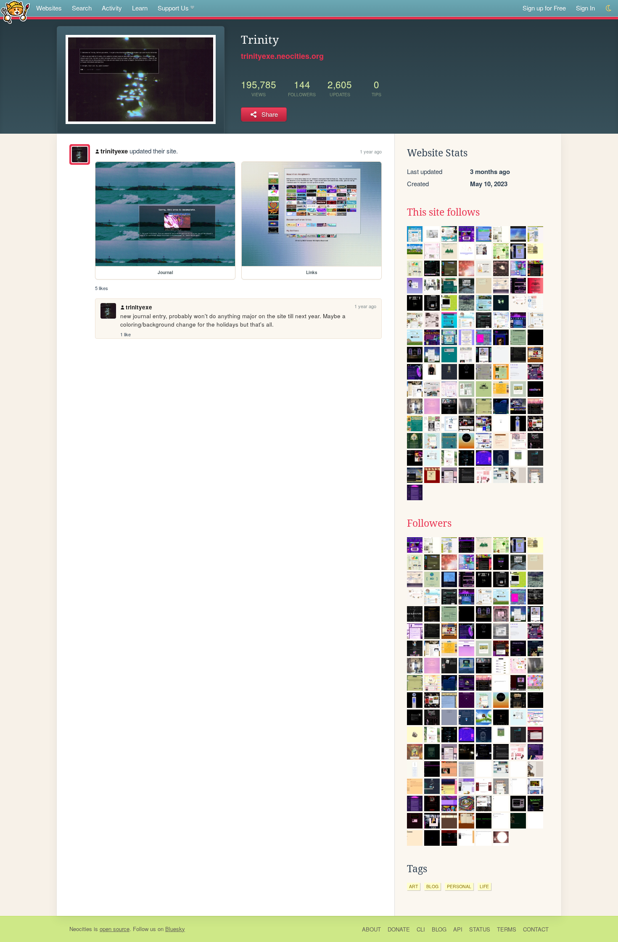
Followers (429, 523)
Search (82, 7)
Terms (506, 929)
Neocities (80, 929)
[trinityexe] (79, 154)
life (484, 886)
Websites (49, 7)
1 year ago (371, 151)
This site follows (443, 212)
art (413, 886)
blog (432, 886)
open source (114, 929)
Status (479, 929)
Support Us (173, 7)
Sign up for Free (544, 7)
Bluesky (175, 929)
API (457, 929)
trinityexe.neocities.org (282, 55)
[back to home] (15, 11)
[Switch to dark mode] (609, 8)
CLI (421, 929)
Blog (439, 929)
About (371, 929)
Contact (536, 929)
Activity (112, 7)
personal (459, 886)
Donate (399, 929)
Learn (140, 7)
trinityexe (114, 151)
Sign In (585, 7)
